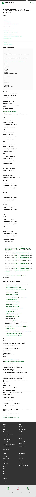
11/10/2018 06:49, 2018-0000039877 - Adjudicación (21, 257)
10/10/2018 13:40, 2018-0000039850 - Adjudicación (21, 253)
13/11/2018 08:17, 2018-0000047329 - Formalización (22, 260)
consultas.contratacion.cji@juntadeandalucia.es (12, 359)
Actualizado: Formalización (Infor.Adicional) (9, 111)
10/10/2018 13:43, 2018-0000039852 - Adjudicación (21, 255)
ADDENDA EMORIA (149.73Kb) (11, 299)
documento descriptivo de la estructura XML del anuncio (16, 275)
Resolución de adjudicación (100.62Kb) (12, 285)
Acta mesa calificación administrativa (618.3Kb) (14, 333)
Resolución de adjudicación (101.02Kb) (12, 306)
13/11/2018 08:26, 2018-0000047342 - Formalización (22, 263)
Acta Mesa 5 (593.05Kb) (10, 328)
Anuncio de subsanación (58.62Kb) (12, 320)
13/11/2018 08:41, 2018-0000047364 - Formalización (22, 266)
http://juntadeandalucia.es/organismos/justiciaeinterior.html (14, 361)
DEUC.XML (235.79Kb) (10, 311)
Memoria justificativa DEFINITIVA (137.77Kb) (13, 287)
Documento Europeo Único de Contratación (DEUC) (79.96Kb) (16, 297)
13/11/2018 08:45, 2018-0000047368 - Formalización (22, 268)
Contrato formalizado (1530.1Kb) (12, 314)
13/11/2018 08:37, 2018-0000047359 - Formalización (22, 265)
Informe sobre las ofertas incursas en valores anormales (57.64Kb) (17, 326)
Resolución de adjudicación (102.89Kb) (12, 301)
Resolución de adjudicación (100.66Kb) (12, 302)
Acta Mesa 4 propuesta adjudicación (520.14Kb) (14, 335)
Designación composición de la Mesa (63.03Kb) (14, 313)
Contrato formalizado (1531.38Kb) (12, 292)
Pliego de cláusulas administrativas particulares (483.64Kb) (16, 289)
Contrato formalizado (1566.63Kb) (12, 304)
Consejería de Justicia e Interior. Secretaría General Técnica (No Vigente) (15, 61)
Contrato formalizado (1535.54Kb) (12, 294)
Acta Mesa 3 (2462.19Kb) (10, 290)
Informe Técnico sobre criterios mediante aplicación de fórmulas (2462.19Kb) (18, 331)
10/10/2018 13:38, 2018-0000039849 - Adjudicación (21, 252)
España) (4, 351)
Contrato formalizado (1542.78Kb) (12, 309)
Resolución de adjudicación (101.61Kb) (12, 316)
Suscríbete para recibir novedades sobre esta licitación (11, 417)
